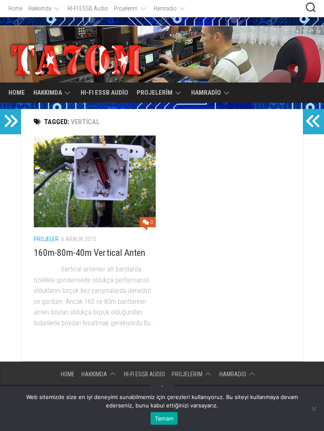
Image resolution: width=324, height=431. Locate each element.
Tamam (164, 418)
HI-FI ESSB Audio (88, 8)
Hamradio (165, 8)
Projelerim (126, 8)
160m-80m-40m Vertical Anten (89, 252)
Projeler (46, 239)
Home (15, 8)
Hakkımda (39, 8)
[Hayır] (313, 408)
